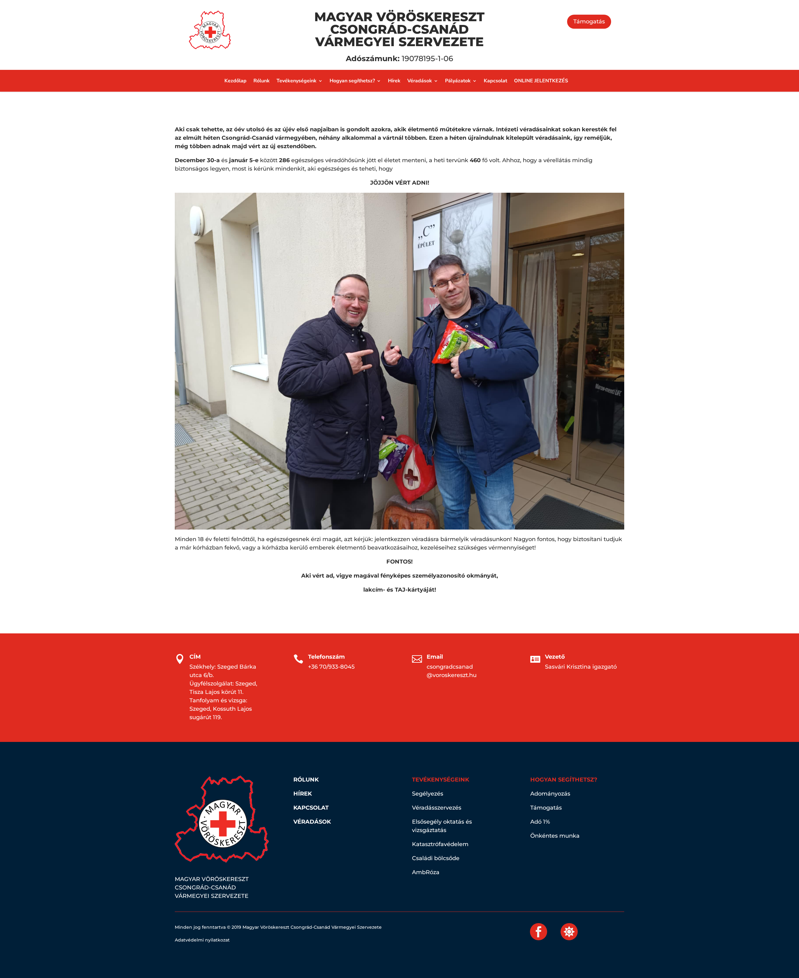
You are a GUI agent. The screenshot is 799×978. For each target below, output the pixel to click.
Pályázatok (458, 81)
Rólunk (261, 81)
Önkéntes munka (555, 835)
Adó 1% (540, 821)
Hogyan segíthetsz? (352, 81)
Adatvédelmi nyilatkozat (202, 940)
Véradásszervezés (436, 807)
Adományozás (550, 793)
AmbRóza (425, 872)
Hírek (394, 81)
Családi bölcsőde (435, 858)
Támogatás (589, 21)
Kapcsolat (495, 81)
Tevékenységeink (296, 81)
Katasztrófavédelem (440, 844)
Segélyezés (427, 793)
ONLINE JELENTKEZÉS (541, 81)
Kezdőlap (235, 81)
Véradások (419, 81)
